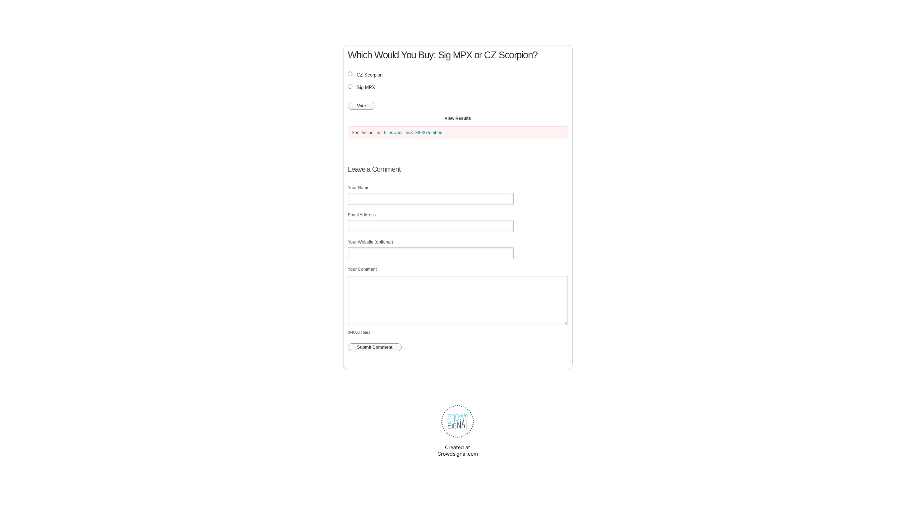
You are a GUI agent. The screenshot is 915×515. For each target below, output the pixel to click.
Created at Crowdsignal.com (457, 450)
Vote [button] (361, 105)
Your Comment (362, 269)
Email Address (362, 214)
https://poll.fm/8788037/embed (413, 132)
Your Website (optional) (370, 242)
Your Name (359, 187)
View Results (458, 118)
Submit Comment (374, 347)
